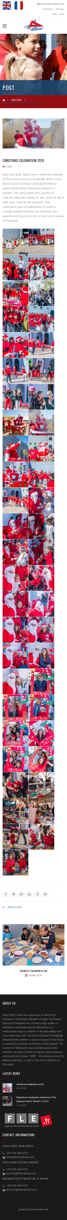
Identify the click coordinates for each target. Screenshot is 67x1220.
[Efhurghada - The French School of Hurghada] (33, 26)
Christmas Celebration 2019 (30, 1084)
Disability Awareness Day (33, 971)
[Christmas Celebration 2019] (33, 133)
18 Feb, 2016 (35, 975)
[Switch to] (7, 5)
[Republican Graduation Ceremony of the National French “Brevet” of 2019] (7, 1101)
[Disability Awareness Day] (33, 944)
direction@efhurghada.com (51, 3)
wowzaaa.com (40, 1209)
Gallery (16, 100)
